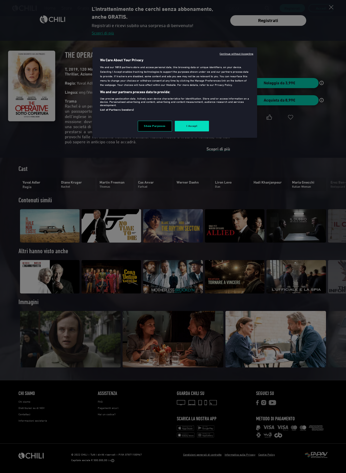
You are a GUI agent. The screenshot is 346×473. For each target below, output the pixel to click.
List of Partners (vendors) (117, 109)
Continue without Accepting (236, 53)
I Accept (192, 126)
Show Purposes (154, 126)
